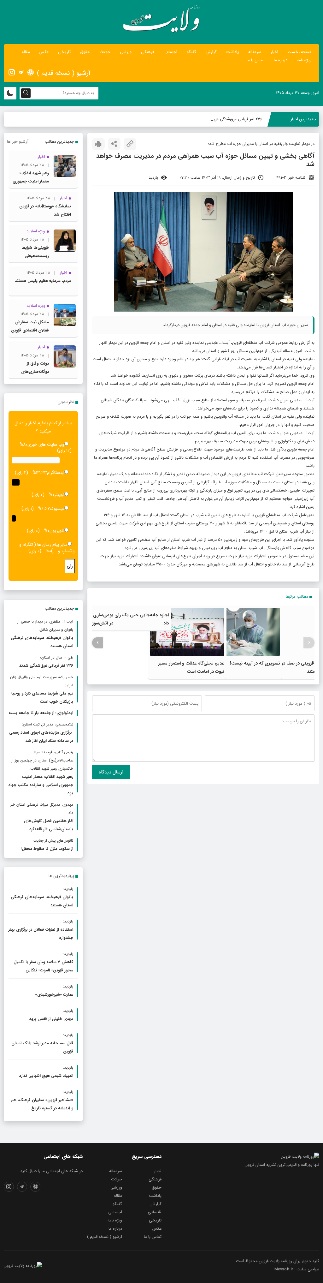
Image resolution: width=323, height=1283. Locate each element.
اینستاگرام (55, 472)
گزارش (211, 52)
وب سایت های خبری (45, 444)
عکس (44, 52)
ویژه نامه (304, 60)
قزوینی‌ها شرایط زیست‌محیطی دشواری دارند (35, 255)
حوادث (104, 52)
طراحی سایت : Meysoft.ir (296, 1269)
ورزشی (126, 52)
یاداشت (232, 52)
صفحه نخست (299, 52)
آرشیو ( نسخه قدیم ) (64, 73)
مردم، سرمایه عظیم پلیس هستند (43, 280)
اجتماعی (170, 52)
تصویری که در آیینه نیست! (255, 663)
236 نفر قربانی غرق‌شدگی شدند (235, 119)
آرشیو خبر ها (17, 141)
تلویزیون (57, 530)
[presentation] (308, 642)
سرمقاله (254, 52)
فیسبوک (57, 508)
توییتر (59, 494)
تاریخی (64, 52)
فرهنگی (147, 52)
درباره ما (280, 60)
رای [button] (70, 566)
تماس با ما (255, 60)
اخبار (274, 52)
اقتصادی (155, 1212)
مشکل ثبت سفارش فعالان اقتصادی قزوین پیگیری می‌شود (30, 330)
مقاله (26, 52)
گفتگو (191, 52)
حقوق (85, 52)
